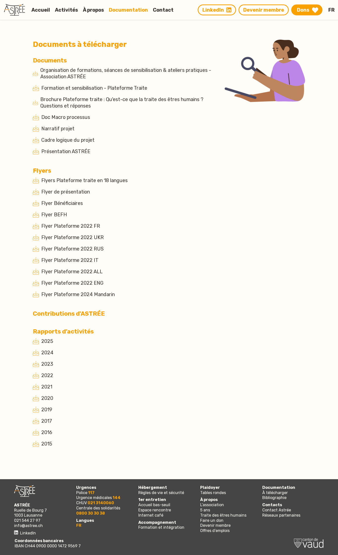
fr (78, 525)
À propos (93, 10)
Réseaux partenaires (281, 515)
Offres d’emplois (215, 530)
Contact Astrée (276, 510)
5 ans (205, 510)
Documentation (128, 10)
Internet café (150, 515)
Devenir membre (263, 10)
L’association (212, 504)
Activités (66, 10)
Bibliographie (274, 497)
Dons (303, 10)
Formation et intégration (161, 527)
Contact (163, 10)
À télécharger (275, 492)
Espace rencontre (154, 510)
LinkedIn (213, 10)
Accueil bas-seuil (154, 504)
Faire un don (211, 520)
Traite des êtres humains (223, 515)
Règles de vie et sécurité (161, 492)
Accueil (40, 10)
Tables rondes (213, 492)
